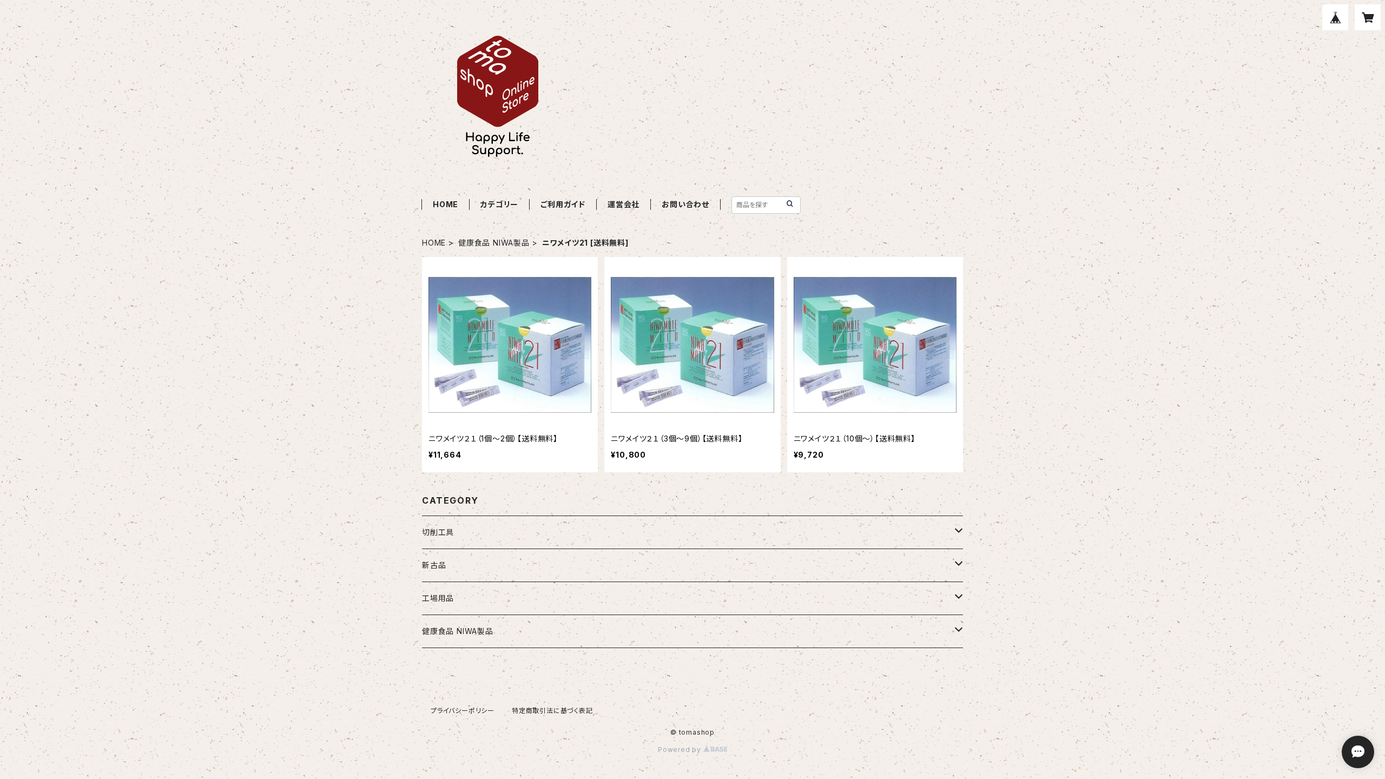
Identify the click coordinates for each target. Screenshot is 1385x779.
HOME (445, 204)
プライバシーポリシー (462, 711)
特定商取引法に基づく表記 (552, 711)
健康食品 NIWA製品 (494, 242)
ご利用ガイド (562, 204)
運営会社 (623, 204)
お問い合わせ (685, 204)
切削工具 (438, 532)
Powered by (680, 749)
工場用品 (438, 598)
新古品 (434, 565)
